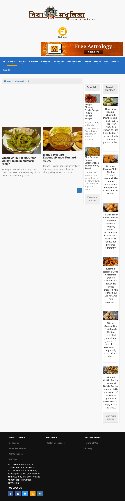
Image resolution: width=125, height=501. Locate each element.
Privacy (88, 448)
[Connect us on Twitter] (25, 493)
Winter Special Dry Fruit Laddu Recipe (110, 327)
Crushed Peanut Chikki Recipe (110, 169)
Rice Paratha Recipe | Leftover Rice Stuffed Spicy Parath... (92, 163)
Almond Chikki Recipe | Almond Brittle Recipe (110, 382)
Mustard (19, 81)
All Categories (16, 453)
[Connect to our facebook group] (18, 493)
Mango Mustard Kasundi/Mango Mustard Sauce (59, 158)
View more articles (92, 199)
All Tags (13, 459)
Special (91, 87)
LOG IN (6, 69)
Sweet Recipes (110, 88)
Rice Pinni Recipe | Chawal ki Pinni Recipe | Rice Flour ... (110, 114)
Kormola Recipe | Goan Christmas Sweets (110, 273)
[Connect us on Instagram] (40, 493)
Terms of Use (91, 442)
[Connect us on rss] (33, 493)
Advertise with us (17, 448)
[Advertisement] (42, 107)
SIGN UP (115, 61)
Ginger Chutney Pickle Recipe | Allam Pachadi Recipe (92, 111)
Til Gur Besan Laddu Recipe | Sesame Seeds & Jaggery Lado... (110, 222)
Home (7, 81)
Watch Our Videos (56, 442)
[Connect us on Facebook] (10, 493)
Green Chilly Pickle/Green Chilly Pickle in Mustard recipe (19, 161)
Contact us (14, 442)
